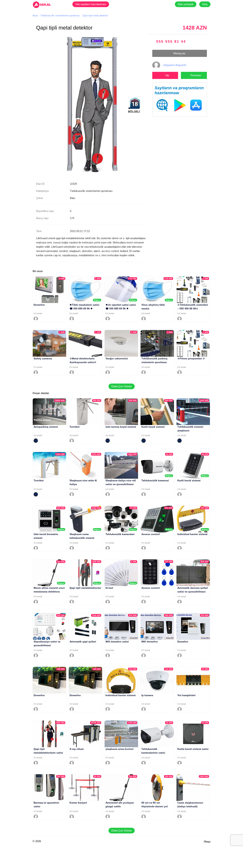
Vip (167, 75)
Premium (196, 75)
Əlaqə (207, 841)
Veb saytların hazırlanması (90, 4)
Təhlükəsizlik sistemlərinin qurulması (60, 15)
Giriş (205, 4)
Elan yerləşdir (186, 4)
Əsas (35, 15)
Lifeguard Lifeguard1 (174, 65)
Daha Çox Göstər (121, 386)
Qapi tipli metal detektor (95, 15)
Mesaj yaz (179, 53)
